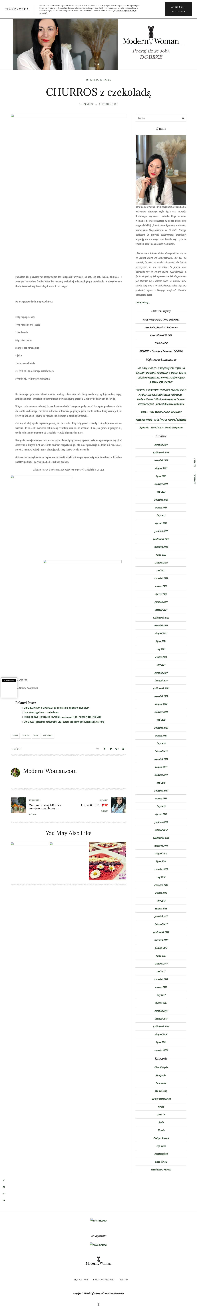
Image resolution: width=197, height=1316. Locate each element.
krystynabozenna (144, 419)
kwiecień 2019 (161, 790)
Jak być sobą (161, 1091)
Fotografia (92, 79)
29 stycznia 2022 (108, 104)
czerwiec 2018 (160, 869)
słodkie (36, 735)
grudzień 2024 (160, 444)
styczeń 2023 (161, 523)
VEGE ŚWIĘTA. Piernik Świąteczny (165, 411)
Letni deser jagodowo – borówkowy (41, 712)
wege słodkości (47, 735)
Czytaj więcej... (143, 302)
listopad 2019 (161, 751)
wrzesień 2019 (161, 759)
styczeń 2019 (161, 814)
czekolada (26, 735)
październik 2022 (161, 539)
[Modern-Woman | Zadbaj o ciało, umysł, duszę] (98, 38)
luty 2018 (161, 900)
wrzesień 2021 (161, 625)
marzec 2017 (161, 987)
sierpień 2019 (161, 767)
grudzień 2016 (160, 1010)
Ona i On (161, 1114)
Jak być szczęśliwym (161, 1098)
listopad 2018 (161, 830)
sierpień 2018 (161, 853)
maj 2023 (161, 492)
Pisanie (161, 1130)
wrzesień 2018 (161, 845)
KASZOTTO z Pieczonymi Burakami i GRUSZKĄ (161, 351)
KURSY (161, 1106)
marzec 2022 (161, 586)
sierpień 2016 (161, 1034)
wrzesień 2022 (161, 547)
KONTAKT (124, 1279)
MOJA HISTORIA (81, 1279)
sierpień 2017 (161, 948)
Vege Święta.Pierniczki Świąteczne (161, 327)
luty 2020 (161, 743)
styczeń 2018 (161, 908)
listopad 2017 (161, 924)
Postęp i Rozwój (161, 1138)
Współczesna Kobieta (161, 1169)
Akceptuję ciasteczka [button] (178, 9)
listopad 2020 (161, 680)
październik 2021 (161, 617)
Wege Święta (161, 1161)
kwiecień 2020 (161, 727)
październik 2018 (161, 837)
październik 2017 (161, 932)
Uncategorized (161, 1154)
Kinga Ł (144, 411)
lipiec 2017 (161, 955)
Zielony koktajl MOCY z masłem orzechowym (45, 806)
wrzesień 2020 (161, 696)
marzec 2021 (161, 657)
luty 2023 (161, 515)
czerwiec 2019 (160, 775)
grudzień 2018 (160, 822)
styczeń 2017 (161, 1003)
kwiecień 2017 (161, 979)
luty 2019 (161, 806)
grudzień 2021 (160, 602)
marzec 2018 (161, 892)
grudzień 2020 (160, 672)
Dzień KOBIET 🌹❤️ (94, 805)
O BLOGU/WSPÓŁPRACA (104, 1279)
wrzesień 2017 (161, 940)
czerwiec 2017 (160, 963)
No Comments (86, 104)
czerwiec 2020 (160, 712)
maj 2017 (161, 971)
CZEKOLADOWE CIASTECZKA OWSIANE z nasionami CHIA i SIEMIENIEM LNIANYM (62, 717)
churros (15, 735)
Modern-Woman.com (50, 770)
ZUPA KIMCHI (161, 343)
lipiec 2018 (161, 861)
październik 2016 (161, 1026)
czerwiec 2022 (160, 562)
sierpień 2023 (161, 468)
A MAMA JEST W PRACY (161, 382)
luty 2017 (161, 995)
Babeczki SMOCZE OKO (161, 335)
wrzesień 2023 (161, 460)
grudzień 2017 (160, 916)
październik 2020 (161, 688)
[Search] (183, 118)
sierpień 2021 (161, 633)
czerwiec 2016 (160, 1050)
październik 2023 (161, 452)
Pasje (161, 1122)
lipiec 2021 (161, 641)
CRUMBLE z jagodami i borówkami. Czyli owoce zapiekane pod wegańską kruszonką (64, 721)
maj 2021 (161, 649)
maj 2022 (161, 570)
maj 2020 (161, 720)
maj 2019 (161, 782)
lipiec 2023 (161, 476)
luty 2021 (161, 664)
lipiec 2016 (161, 1042)
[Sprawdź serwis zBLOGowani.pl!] (98, 1244)
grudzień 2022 (160, 531)
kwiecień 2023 (161, 499)
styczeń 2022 (161, 594)
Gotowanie (105, 79)
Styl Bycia (160, 1146)
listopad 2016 (161, 1018)
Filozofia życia (161, 1067)
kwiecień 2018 (161, 885)
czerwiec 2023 (160, 484)
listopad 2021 (161, 609)
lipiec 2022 (161, 554)
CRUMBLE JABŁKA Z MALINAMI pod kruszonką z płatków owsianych (56, 707)
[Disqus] (68, 933)
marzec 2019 (161, 798)
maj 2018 (161, 877)
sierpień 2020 (161, 704)
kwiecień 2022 (161, 578)
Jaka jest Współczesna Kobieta (170, 404)
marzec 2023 (161, 507)
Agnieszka (144, 427)
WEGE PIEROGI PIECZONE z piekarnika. (160, 319)
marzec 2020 (161, 735)
